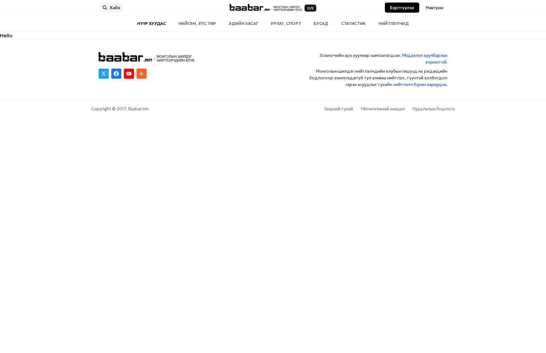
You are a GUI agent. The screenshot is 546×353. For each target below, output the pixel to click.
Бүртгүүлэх (402, 7)
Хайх (115, 7)
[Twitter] (104, 74)
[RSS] (141, 74)
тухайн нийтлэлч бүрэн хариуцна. (412, 84)
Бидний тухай (339, 109)
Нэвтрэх (435, 7)
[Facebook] (116, 74)
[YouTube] (129, 74)
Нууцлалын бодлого (434, 109)
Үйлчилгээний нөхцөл (383, 109)
